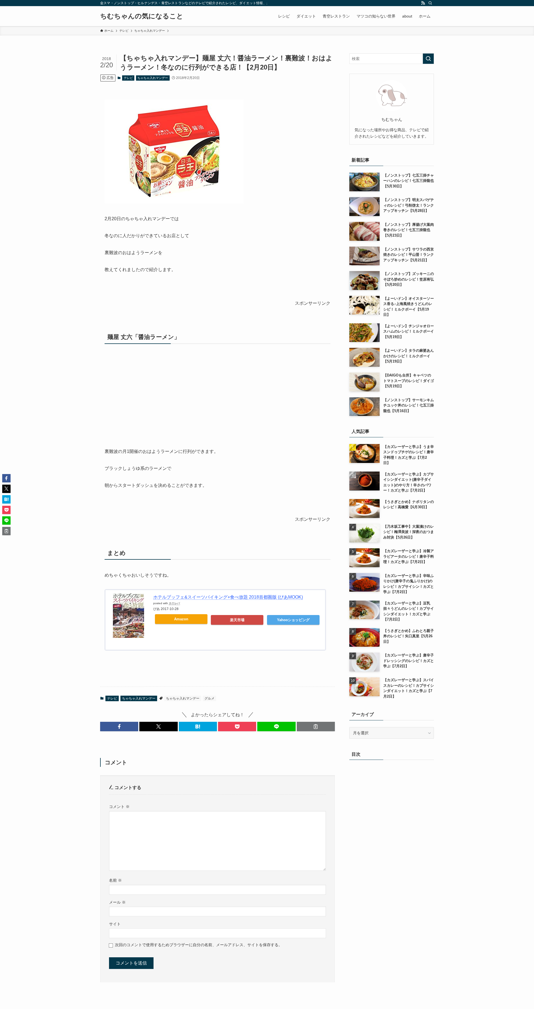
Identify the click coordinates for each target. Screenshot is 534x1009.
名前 (115, 880)
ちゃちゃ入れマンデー (152, 78)
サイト (115, 924)
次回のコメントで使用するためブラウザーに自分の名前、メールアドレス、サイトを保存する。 (198, 945)
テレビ (128, 78)
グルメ (209, 698)
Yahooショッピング (293, 620)
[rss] (423, 3)
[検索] (430, 3)
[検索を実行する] (428, 58)
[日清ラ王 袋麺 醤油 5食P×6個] (174, 202)
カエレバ (174, 603)
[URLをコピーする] (316, 726)
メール (117, 902)
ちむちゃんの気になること (141, 16)
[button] (119, 726)
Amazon (181, 619)
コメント (119, 806)
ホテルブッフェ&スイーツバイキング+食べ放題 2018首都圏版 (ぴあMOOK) (228, 597)
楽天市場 (237, 620)
